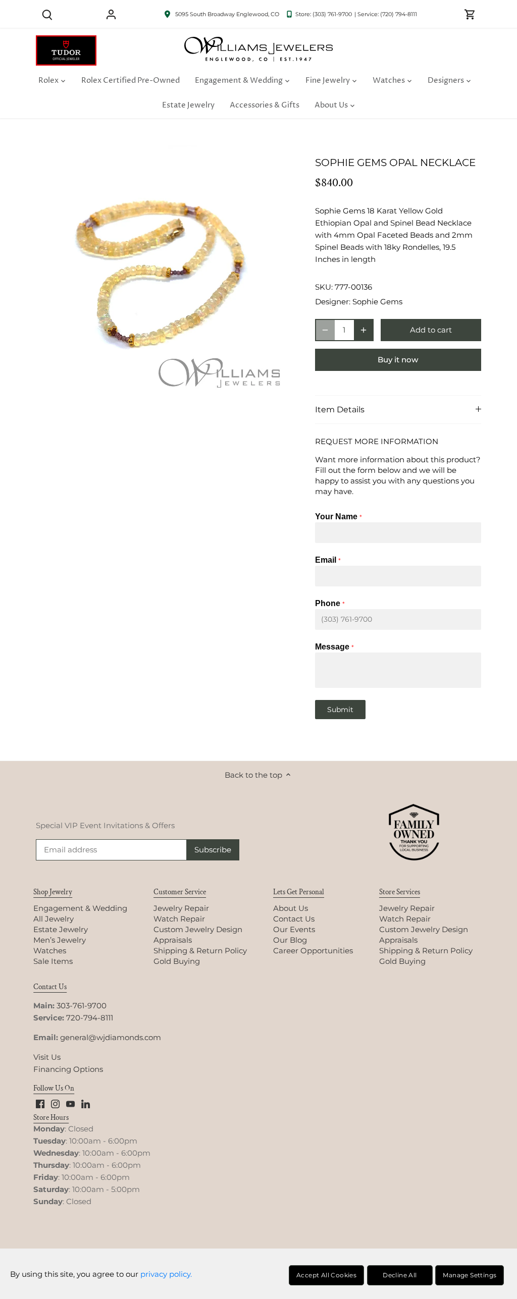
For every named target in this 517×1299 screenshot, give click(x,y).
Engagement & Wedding (80, 908)
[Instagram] (55, 1103)
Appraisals (172, 940)
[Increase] (363, 330)
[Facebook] (40, 1103)
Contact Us (294, 919)
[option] (163, 272)
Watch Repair (179, 919)
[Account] (111, 14)
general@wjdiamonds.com (110, 1037)
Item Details (340, 409)
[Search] (47, 14)
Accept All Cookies (326, 1275)
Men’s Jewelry (59, 940)
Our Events (294, 929)
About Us (290, 908)
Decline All (400, 1275)
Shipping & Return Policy (200, 950)
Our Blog (290, 940)
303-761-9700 (82, 1005)
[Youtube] (70, 1103)
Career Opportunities (313, 950)
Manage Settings (469, 1275)
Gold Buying (176, 961)
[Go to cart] (470, 14)
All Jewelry (53, 919)
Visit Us (47, 1057)
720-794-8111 (89, 1017)
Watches (49, 950)
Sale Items (53, 961)
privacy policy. (166, 1274)
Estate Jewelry (60, 929)
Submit (340, 709)
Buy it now (398, 359)
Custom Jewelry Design (197, 929)
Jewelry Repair (181, 908)
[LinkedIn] (85, 1103)
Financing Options (68, 1069)
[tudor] (66, 40)
